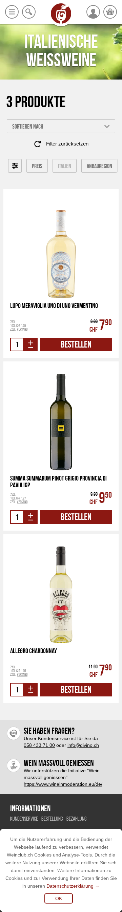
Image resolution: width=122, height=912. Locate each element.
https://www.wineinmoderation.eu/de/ (63, 784)
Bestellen (76, 344)
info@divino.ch (83, 745)
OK (58, 898)
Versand (22, 329)
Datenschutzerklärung (70, 886)
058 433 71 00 (39, 745)
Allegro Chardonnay (33, 650)
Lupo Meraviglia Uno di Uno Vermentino (54, 305)
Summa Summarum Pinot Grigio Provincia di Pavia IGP (58, 481)
